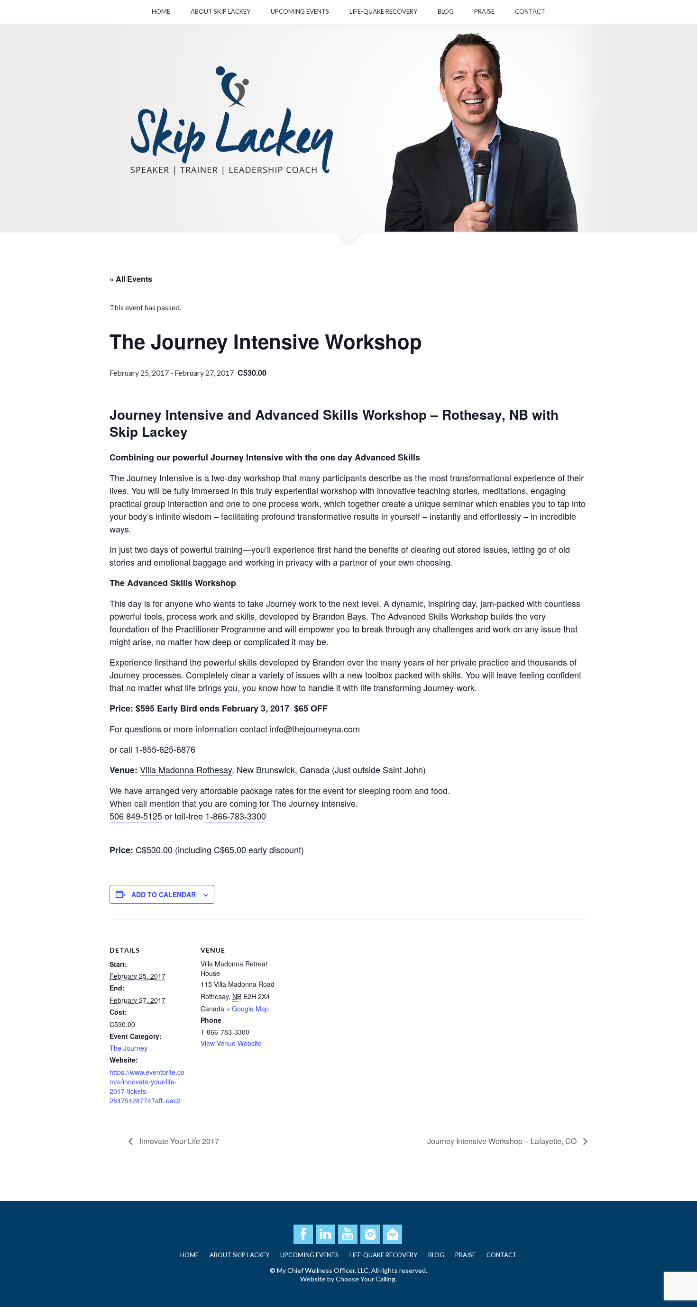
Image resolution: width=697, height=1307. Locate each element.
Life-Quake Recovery (383, 11)
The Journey (128, 1048)
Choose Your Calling (365, 1279)
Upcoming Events (300, 11)
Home (161, 11)
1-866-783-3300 (235, 816)
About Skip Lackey (220, 11)
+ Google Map (247, 1008)
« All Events (131, 278)
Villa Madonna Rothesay (186, 769)
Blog (446, 11)
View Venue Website (231, 1043)
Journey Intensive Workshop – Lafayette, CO (502, 1141)
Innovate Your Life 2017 (178, 1141)
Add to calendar (163, 894)
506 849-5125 (136, 816)
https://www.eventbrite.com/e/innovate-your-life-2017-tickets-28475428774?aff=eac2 (147, 1086)
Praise (484, 11)
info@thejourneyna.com (315, 728)
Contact (530, 11)
